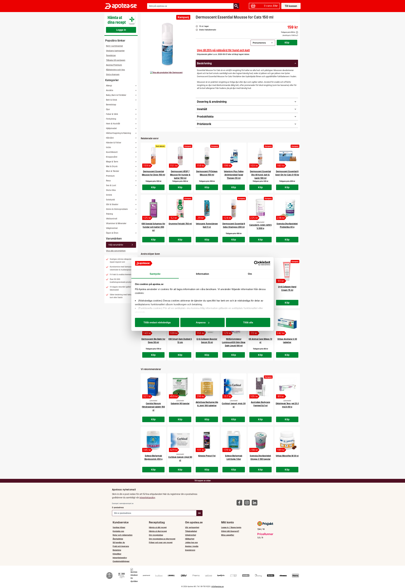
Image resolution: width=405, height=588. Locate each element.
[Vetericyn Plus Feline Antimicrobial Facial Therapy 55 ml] (233, 156)
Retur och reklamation (122, 535)
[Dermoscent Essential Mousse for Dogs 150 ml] (153, 156)
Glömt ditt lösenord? (230, 531)
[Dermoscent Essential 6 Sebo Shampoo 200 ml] (233, 208)
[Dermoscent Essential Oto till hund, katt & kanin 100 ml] (260, 156)
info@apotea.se (217, 586)
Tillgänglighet (191, 531)
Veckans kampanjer (115, 50)
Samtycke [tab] (155, 273)
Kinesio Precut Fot (207, 455)
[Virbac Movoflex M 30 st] (287, 440)
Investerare (190, 550)
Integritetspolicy (120, 557)
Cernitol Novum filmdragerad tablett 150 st (153, 407)
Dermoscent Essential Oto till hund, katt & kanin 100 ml (260, 174)
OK (199, 513)
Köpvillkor (117, 554)
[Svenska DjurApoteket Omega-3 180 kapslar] (260, 440)
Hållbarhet (189, 539)
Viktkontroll (111, 218)
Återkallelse (118, 539)
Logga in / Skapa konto (231, 527)
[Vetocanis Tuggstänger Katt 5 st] (207, 208)
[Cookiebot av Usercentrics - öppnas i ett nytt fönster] (256, 263)
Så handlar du (119, 542)
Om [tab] (250, 273)
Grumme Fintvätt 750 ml (180, 223)
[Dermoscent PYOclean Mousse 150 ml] (207, 156)
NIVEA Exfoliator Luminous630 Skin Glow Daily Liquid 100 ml (233, 342)
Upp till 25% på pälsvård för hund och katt (223, 50)
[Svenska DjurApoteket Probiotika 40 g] (287, 208)
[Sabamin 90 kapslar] (180, 387)
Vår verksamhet (192, 527)
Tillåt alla (248, 322)
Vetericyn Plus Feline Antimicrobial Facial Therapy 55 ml (233, 174)
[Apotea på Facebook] (240, 502)
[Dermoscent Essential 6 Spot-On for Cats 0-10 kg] (287, 156)
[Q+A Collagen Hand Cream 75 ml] (287, 271)
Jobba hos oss (191, 542)
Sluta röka (111, 190)
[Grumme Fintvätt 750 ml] (180, 208)
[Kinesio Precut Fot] (207, 440)
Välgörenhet (112, 228)
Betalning (117, 550)
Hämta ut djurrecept (158, 531)
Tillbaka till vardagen (115, 60)
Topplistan (111, 55)
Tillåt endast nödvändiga (157, 322)
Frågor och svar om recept (160, 542)
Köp (287, 42)
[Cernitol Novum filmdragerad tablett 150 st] (153, 387)
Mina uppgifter (227, 535)
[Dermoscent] (166, 72)
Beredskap (111, 104)
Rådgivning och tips (115, 69)
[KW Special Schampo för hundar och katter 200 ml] (153, 208)
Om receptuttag (156, 535)
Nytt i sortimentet (114, 46)
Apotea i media (191, 546)
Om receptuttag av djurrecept (162, 539)
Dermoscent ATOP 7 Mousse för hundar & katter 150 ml (180, 174)
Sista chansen (112, 74)
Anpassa (201, 322)
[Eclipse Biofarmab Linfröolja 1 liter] (233, 440)
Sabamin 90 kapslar (180, 403)
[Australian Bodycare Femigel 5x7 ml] (260, 387)
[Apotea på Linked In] (255, 502)
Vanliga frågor (119, 527)
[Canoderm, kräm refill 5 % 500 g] (260, 208)
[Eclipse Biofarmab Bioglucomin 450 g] (153, 440)
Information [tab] (202, 273)
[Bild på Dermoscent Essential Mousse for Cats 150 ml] (167, 44)
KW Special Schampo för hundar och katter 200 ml (153, 227)
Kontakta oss (118, 531)
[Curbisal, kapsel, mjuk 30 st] (233, 387)
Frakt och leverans (121, 546)
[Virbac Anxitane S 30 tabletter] (287, 324)
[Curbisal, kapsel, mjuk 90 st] (180, 440)
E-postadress (118, 507)
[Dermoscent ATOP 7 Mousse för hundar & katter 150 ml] (180, 156)
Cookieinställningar (121, 561)
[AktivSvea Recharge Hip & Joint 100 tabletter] (207, 387)
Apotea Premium (114, 65)
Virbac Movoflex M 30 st (287, 455)
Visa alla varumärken (116, 250)
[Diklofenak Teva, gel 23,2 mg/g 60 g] (287, 387)
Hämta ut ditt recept (158, 527)
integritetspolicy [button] (147, 497)
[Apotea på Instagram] (248, 502)
